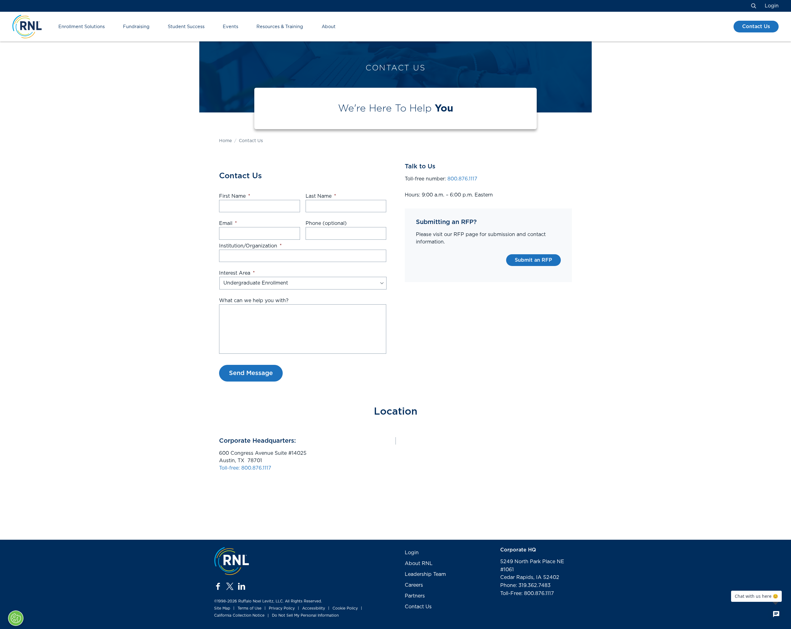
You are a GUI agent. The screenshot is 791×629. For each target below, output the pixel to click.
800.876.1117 (462, 178)
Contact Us (756, 26)
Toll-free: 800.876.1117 (245, 468)
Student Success (186, 26)
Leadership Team (425, 574)
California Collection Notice (239, 615)
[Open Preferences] (15, 618)
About (329, 26)
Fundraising (136, 26)
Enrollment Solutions (81, 26)
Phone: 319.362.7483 (525, 585)
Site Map (222, 608)
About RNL (419, 563)
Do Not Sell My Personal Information (305, 615)
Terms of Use (249, 608)
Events (230, 26)
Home (225, 141)
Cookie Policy (345, 608)
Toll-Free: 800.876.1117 (527, 593)
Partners (415, 595)
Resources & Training (279, 26)
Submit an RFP (533, 260)
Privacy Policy (282, 608)
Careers (414, 585)
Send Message (251, 373)
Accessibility (313, 608)
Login (772, 5)
